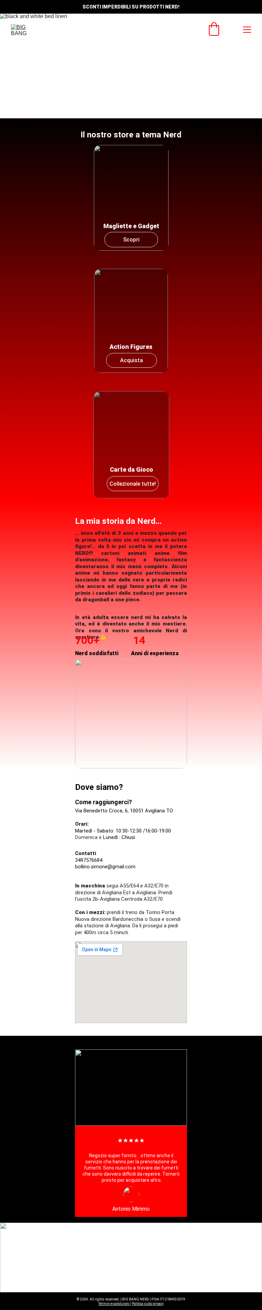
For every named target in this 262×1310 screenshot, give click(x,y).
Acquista (131, 360)
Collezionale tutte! (133, 484)
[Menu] (247, 30)
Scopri (131, 239)
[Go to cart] (214, 30)
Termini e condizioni (114, 1304)
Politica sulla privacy (148, 1304)
